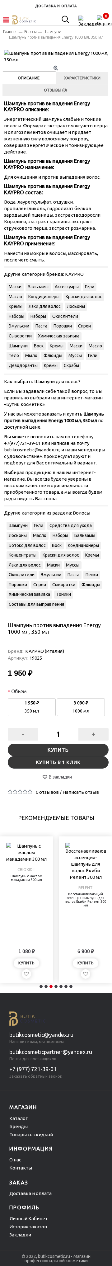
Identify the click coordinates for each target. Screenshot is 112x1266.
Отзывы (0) (55, 90)
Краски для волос (84, 296)
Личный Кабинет (28, 1218)
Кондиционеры (43, 296)
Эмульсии (19, 325)
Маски (15, 286)
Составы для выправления (36, 604)
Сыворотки (20, 335)
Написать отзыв (81, 792)
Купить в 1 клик (58, 762)
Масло (15, 296)
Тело (14, 355)
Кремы (15, 306)
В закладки (60, 776)
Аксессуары (67, 286)
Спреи (84, 325)
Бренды (18, 1126)
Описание (29, 78)
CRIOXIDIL (26, 869)
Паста (41, 325)
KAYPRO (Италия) (44, 651)
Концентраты (22, 555)
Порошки (63, 325)
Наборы (16, 316)
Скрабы (71, 365)
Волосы (81, 512)
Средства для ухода (70, 525)
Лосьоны (76, 306)
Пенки (92, 574)
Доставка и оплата (30, 1193)
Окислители (65, 316)
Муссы (75, 355)
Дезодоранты (23, 365)
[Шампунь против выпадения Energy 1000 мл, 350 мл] (56, 56)
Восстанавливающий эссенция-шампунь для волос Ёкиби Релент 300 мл (85, 899)
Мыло (31, 355)
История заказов (28, 1226)
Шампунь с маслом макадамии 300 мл (26, 878)
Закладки (20, 1234)
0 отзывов (47, 792)
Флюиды (53, 355)
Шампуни (18, 345)
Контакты (20, 1167)
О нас (15, 1159)
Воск (39, 345)
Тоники (63, 594)
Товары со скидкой (31, 1134)
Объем (19, 691)
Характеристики (82, 78)
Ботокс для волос (27, 545)
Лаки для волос (45, 306)
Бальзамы (38, 286)
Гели (89, 286)
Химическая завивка (58, 335)
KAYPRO (74, 274)
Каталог (18, 1118)
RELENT (85, 887)
